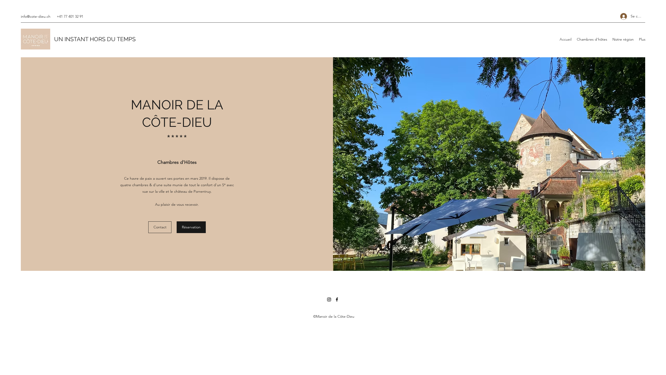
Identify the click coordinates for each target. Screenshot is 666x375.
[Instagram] (329, 299)
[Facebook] (337, 299)
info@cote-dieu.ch (35, 16)
